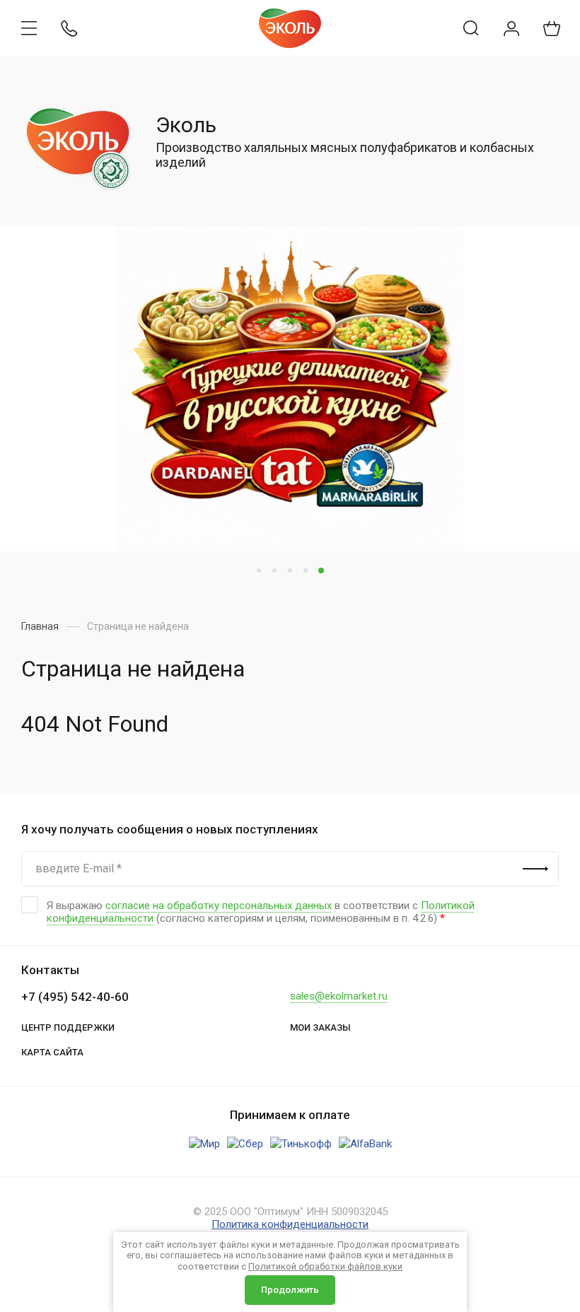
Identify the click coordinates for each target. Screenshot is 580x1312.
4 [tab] (305, 570)
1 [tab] (259, 570)
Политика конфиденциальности (290, 1224)
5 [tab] (321, 570)
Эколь (186, 124)
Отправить (535, 868)
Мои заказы (320, 1027)
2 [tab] (274, 570)
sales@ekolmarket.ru (339, 996)
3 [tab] (290, 570)
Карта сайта (52, 1052)
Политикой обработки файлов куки (325, 1266)
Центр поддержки (68, 1027)
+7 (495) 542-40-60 (75, 997)
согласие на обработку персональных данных (218, 905)
